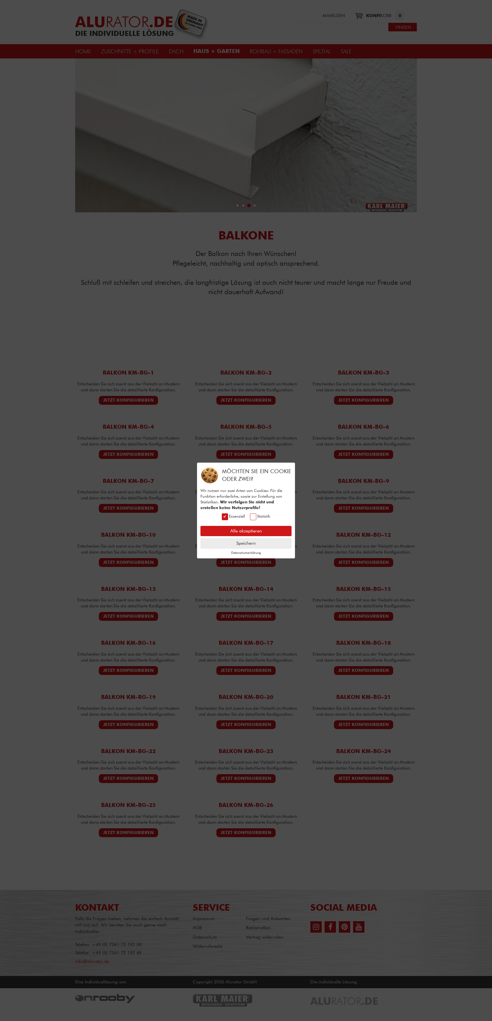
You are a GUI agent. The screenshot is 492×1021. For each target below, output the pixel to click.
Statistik (263, 516)
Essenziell (237, 516)
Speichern (246, 543)
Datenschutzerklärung (246, 553)
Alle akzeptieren (246, 531)
